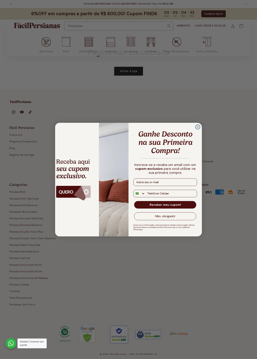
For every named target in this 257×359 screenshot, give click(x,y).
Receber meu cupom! (165, 205)
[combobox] (139, 193)
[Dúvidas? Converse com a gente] (11, 343)
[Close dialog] (197, 127)
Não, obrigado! (165, 216)
